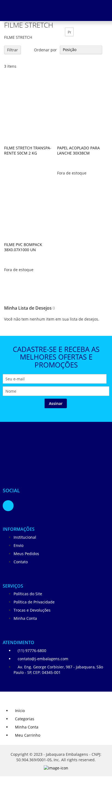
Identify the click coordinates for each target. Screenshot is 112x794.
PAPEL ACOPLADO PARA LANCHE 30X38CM (78, 150)
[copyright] (56, 769)
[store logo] (35, 456)
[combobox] (69, 32)
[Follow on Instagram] (8, 505)
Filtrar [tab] (12, 49)
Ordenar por (45, 49)
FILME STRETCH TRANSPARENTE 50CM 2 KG (27, 150)
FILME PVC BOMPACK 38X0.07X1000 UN (23, 247)
